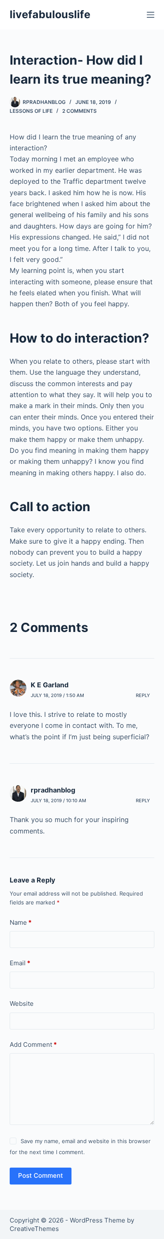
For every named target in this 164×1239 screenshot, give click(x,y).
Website (22, 1003)
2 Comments (79, 111)
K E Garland (50, 685)
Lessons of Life (31, 111)
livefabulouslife (50, 14)
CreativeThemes (34, 1229)
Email (20, 963)
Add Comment (33, 1044)
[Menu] (150, 15)
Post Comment (40, 1175)
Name (21, 922)
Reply (143, 695)
